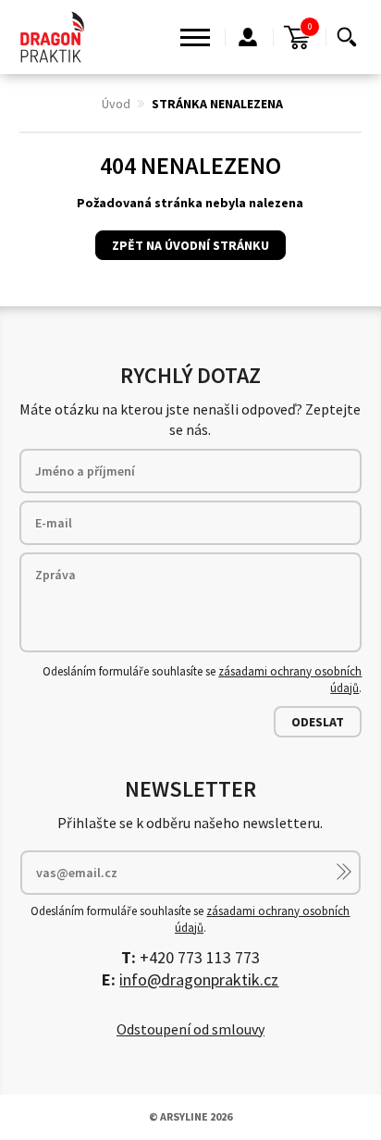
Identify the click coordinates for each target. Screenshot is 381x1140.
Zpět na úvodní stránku (190, 245)
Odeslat (317, 721)
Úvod (116, 103)
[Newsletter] (344, 871)
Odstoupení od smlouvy (190, 1029)
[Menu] (195, 37)
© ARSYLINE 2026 (190, 1116)
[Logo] (52, 37)
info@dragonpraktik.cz (198, 979)
